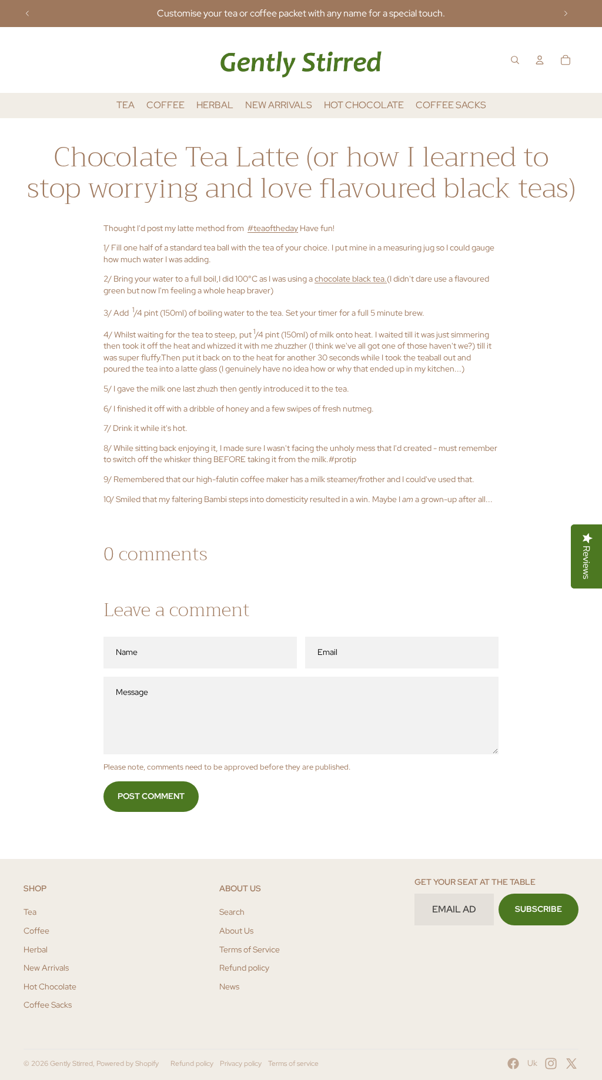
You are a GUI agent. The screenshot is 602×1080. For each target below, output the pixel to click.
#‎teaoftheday (273, 228)
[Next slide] (565, 13)
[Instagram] (551, 1063)
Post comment (151, 796)
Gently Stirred (71, 1063)
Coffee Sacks (48, 1004)
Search (232, 912)
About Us (236, 930)
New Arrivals (46, 967)
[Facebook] (513, 1063)
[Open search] (515, 60)
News (229, 986)
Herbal (36, 949)
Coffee (36, 930)
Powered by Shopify (127, 1063)
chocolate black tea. (351, 278)
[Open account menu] (540, 60)
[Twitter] (571, 1063)
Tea (30, 912)
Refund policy (244, 967)
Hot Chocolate (50, 986)
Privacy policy (241, 1063)
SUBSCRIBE (538, 909)
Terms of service (293, 1063)
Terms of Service (249, 949)
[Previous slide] (28, 13)
